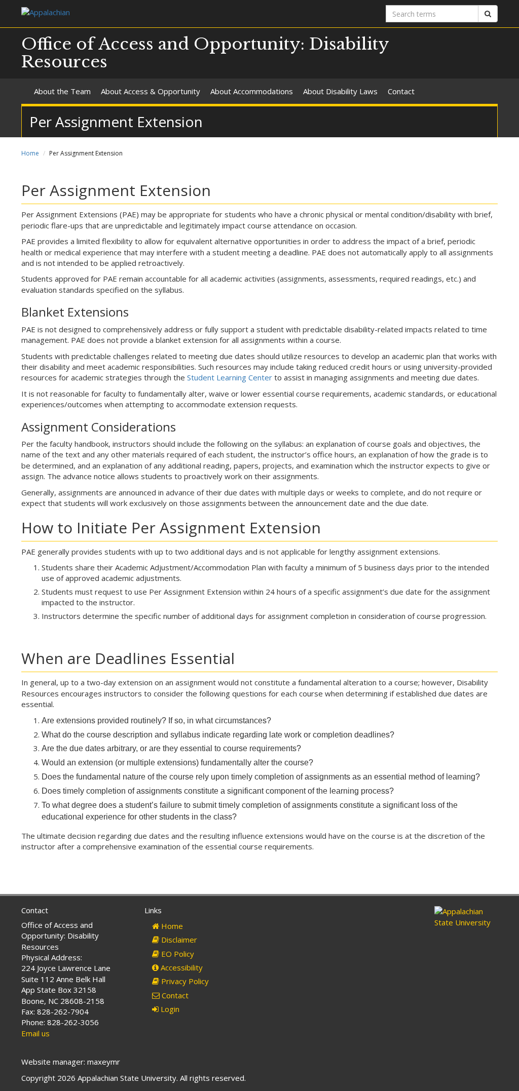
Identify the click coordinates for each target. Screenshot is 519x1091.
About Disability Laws (340, 91)
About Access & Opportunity (150, 91)
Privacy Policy (184, 981)
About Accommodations (251, 91)
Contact (401, 91)
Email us (35, 1033)
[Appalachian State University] (136, 13)
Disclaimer (178, 939)
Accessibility (181, 967)
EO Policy (176, 954)
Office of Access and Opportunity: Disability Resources (205, 53)
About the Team (62, 91)
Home (30, 153)
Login (169, 1009)
